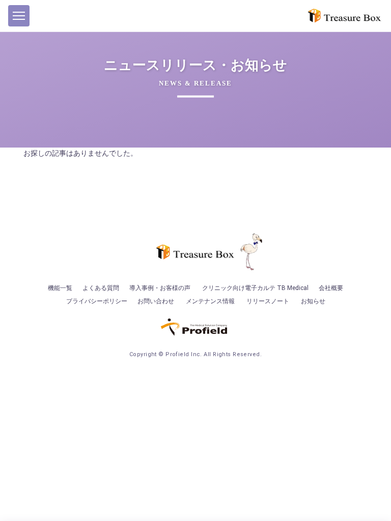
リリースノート (267, 301)
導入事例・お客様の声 (159, 288)
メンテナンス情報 (210, 301)
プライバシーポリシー (96, 301)
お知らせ (313, 301)
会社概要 (331, 288)
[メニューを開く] (19, 15)
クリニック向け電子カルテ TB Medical (255, 288)
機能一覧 (60, 288)
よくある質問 (100, 288)
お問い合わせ (155, 301)
